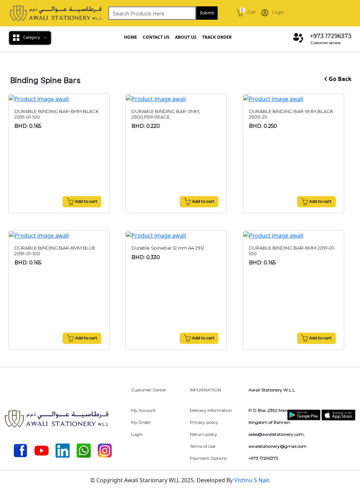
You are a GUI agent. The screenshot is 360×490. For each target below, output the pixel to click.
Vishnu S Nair (251, 480)
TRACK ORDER (217, 37)
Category (31, 37)
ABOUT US (186, 37)
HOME (130, 37)
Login (277, 12)
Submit (207, 12)
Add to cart (85, 201)
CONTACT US (156, 37)
